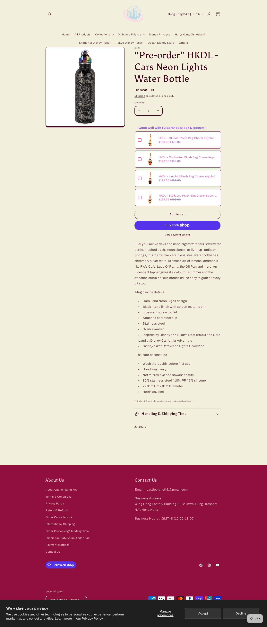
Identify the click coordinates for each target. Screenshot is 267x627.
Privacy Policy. (92, 618)
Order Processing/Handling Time (67, 531)
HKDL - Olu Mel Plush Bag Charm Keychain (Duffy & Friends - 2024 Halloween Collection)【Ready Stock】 (188, 138)
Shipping (139, 96)
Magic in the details (149, 292)
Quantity (139, 102)
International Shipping (60, 524)
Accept (203, 613)
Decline (241, 613)
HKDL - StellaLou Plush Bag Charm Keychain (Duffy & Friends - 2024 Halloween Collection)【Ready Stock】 (188, 195)
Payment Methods (58, 544)
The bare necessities (151, 354)
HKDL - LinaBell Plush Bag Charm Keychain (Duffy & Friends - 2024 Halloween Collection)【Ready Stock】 (188, 176)
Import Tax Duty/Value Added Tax (68, 538)
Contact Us (53, 551)
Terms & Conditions (59, 496)
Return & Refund (57, 510)
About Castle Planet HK (61, 489)
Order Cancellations (59, 517)
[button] (50, 14)
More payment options (178, 234)
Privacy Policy (55, 503)
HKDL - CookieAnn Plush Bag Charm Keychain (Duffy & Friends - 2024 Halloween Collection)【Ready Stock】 (188, 157)
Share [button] (142, 426)
